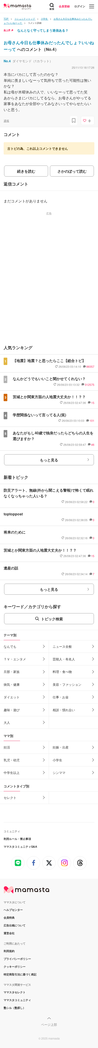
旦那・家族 (12, 671)
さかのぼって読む (72, 171)
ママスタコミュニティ (17, 1000)
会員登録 (64, 6)
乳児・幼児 (12, 760)
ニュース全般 (62, 646)
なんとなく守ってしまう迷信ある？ (42, 30)
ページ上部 (49, 1024)
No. (7, 61)
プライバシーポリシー (17, 958)
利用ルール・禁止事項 (17, 838)
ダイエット (12, 697)
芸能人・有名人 (64, 659)
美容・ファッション (67, 684)
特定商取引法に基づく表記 (20, 974)
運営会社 (9, 933)
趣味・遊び (12, 710)
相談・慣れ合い (64, 710)
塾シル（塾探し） (15, 1007)
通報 (6, 120)
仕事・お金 (61, 697)
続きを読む (26, 171)
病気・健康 (12, 684)
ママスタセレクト (15, 992)
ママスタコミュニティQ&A (20, 846)
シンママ (59, 772)
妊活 (7, 747)
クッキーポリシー (15, 966)
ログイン (79, 6)
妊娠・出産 (61, 747)
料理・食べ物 (62, 671)
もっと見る (49, 460)
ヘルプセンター (13, 909)
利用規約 (9, 951)
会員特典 (9, 917)
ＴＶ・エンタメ (15, 659)
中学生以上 (12, 772)
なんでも (10, 646)
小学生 (57, 760)
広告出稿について (15, 925)
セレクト (10, 797)
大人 (7, 722)
